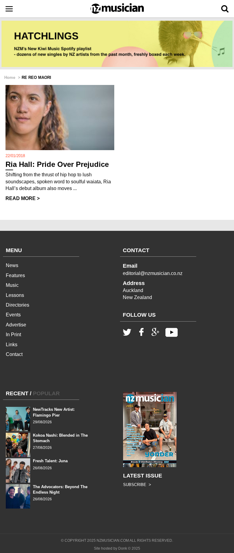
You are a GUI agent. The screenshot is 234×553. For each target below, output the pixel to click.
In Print (13, 334)
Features (15, 275)
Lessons (15, 295)
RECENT (17, 393)
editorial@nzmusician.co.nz (153, 273)
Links (11, 344)
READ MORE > (22, 198)
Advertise (16, 324)
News (12, 265)
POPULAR (46, 393)
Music (12, 285)
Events (13, 314)
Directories (17, 305)
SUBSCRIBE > (137, 484)
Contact (14, 354)
